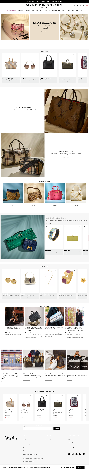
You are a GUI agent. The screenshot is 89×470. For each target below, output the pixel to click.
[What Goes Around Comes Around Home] (44, 5)
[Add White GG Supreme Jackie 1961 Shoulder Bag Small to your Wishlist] (36, 270)
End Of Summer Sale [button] (11, 10)
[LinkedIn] (80, 454)
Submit (57, 428)
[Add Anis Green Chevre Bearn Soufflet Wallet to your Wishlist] (79, 226)
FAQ (69, 439)
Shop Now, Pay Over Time (73, 442)
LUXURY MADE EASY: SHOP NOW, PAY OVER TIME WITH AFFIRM (44, 1)
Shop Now (23, 114)
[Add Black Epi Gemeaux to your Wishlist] (55, 54)
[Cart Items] (83, 5)
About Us (25, 439)
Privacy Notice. (47, 467)
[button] (87, 5)
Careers (25, 448)
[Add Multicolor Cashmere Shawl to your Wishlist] (77, 395)
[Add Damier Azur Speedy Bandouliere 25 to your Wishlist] (17, 54)
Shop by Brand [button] (35, 10)
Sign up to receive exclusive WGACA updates (33, 426)
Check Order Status (50, 442)
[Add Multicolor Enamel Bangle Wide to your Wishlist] (60, 226)
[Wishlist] (81, 5)
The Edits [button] (28, 10)
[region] (44, 467)
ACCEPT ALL (80, 467)
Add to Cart (8, 418)
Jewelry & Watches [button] (56, 10)
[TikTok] (84, 454)
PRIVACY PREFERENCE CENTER (67, 467)
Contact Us (70, 445)
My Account (48, 439)
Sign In (77, 5)
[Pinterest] (76, 454)
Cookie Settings (26, 450)
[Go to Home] (11, 438)
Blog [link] (81, 10)
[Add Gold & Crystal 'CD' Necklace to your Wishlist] (55, 270)
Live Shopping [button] (75, 10)
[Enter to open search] (74, 5)
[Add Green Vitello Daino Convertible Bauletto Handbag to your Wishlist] (74, 54)
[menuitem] (21, 10)
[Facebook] (72, 454)
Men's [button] (63, 10)
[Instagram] (68, 454)
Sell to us (38, 454)
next (86, 325)
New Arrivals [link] (21, 10)
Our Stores (25, 442)
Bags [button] (41, 10)
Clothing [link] (68, 10)
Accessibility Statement (73, 448)
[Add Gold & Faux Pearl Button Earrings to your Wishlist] (17, 270)
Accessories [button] (47, 10)
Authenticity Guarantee (28, 445)
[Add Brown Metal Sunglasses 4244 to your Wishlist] (36, 54)
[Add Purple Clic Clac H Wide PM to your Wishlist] (74, 270)
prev (3, 325)
